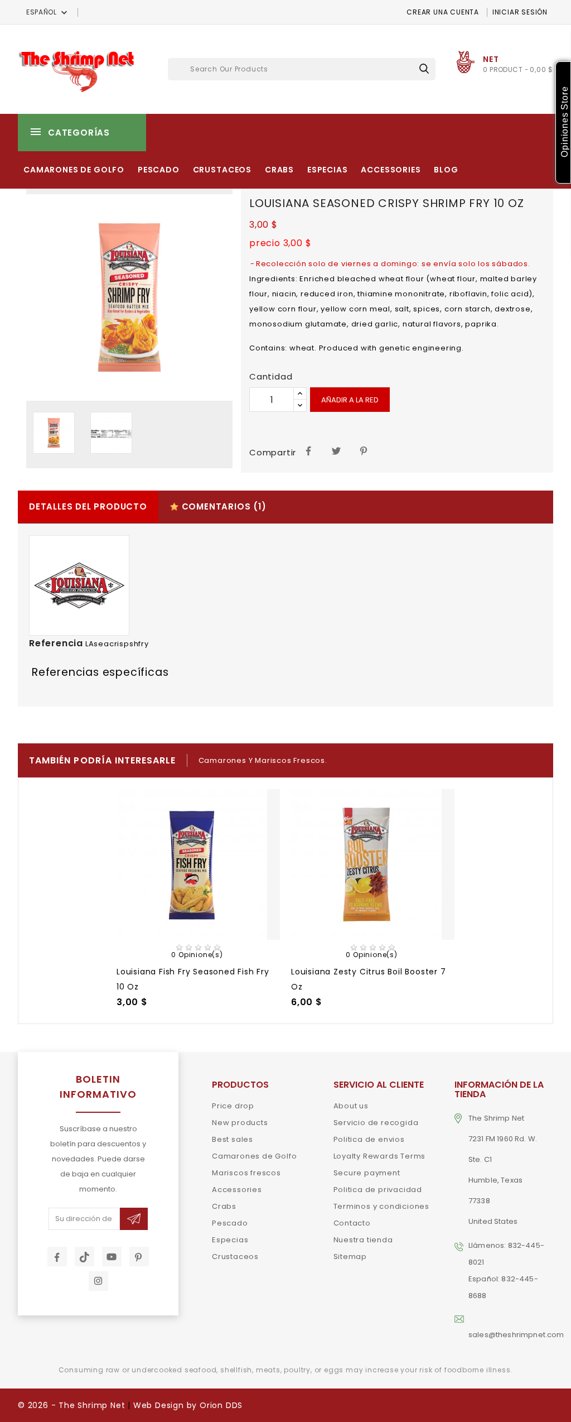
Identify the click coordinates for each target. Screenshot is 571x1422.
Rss (84, 1256)
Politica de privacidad (378, 1189)
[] (424, 68)
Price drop (233, 1106)
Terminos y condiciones (381, 1206)
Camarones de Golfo (73, 169)
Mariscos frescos (246, 1173)
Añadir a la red (350, 400)
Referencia (56, 643)
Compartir (308, 450)
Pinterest (364, 450)
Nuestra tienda (363, 1239)
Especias (327, 169)
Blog (446, 169)
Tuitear (336, 450)
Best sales (232, 1139)
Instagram (98, 1281)
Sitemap (350, 1256)
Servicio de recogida (376, 1122)
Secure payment (366, 1173)
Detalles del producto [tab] (88, 506)
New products (240, 1122)
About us (351, 1106)
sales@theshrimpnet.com (516, 1334)
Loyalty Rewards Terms (379, 1156)
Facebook (57, 1256)
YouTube (112, 1256)
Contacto (352, 1223)
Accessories (390, 169)
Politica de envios (369, 1139)
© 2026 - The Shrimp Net (71, 1405)
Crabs (279, 169)
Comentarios (223, 506)
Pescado (159, 169)
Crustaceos (222, 169)
